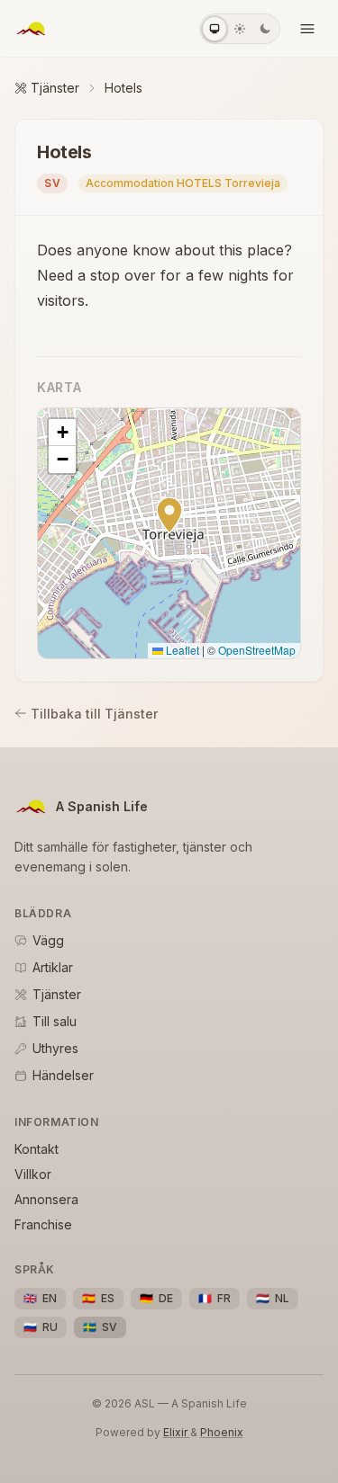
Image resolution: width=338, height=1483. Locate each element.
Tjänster (55, 87)
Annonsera (46, 1199)
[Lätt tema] (239, 28)
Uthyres (55, 1048)
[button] (169, 515)
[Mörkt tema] (265, 28)
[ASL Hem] (30, 29)
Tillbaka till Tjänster (94, 713)
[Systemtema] (214, 28)
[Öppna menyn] (307, 29)
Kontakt (36, 1149)
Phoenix (221, 1432)
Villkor (32, 1174)
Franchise (43, 1224)
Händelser (63, 1075)
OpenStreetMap (257, 649)
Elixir (176, 1432)
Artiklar (52, 967)
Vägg (48, 940)
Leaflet (181, 649)
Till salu (54, 1021)
